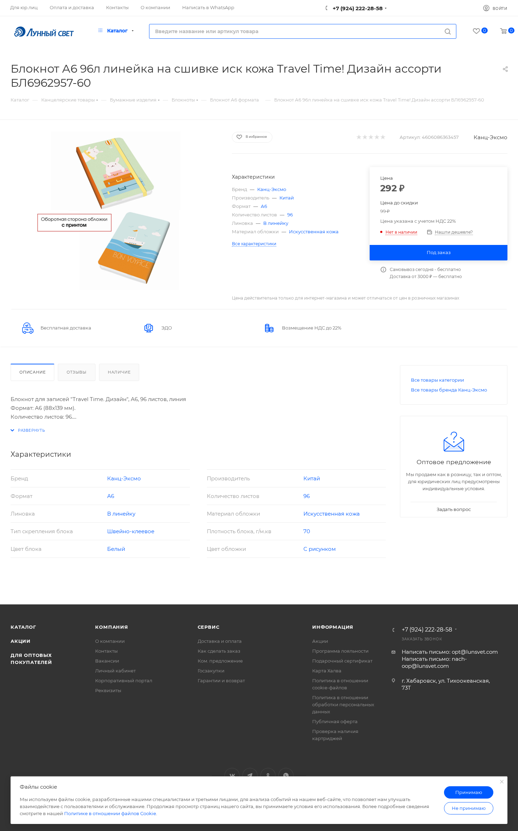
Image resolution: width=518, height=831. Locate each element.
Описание (32, 372)
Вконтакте (232, 775)
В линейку (275, 223)
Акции (21, 641)
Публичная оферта (335, 721)
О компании (110, 641)
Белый (116, 549)
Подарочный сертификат (342, 661)
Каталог (23, 627)
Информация (332, 627)
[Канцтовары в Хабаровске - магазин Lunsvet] (115, 210)
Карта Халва (326, 670)
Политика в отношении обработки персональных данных (343, 704)
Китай (286, 198)
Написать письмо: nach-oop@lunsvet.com (434, 662)
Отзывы (77, 372)
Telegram (250, 775)
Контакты (106, 651)
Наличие (119, 372)
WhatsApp (286, 775)
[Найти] (447, 31)
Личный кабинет (115, 670)
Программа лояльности (340, 651)
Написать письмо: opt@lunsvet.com (450, 651)
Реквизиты (108, 690)
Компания (111, 627)
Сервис (209, 627)
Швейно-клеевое (130, 531)
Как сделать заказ (219, 651)
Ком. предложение (220, 661)
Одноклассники (268, 775)
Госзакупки (211, 670)
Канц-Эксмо (490, 137)
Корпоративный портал (123, 680)
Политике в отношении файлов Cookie (110, 813)
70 (306, 531)
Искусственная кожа (314, 231)
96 (290, 214)
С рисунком (319, 549)
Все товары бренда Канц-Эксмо (449, 390)
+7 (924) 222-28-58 (357, 8)
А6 (264, 206)
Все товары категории (437, 380)
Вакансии (107, 661)
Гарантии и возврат (221, 680)
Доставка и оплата (220, 641)
